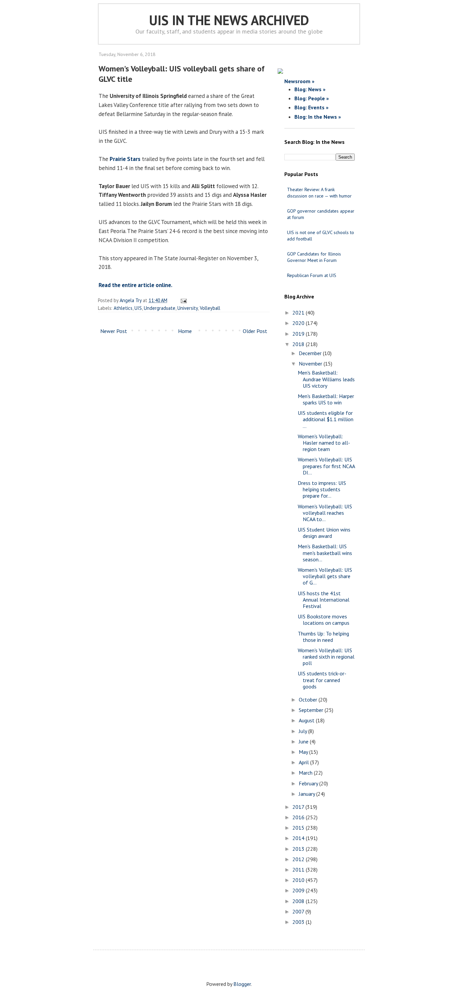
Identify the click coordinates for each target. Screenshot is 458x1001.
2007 (298, 911)
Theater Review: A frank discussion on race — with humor (319, 192)
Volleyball (210, 308)
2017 (298, 806)
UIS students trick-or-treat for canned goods (322, 679)
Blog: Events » (311, 107)
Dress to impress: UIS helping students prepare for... (322, 489)
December (311, 353)
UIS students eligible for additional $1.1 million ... (325, 419)
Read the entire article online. (135, 285)
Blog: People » (311, 98)
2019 (299, 333)
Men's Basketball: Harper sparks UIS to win (326, 399)
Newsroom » (299, 81)
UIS (138, 308)
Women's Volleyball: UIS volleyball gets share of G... (325, 576)
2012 (299, 859)
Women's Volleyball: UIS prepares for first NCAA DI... (326, 466)
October (309, 699)
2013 (299, 848)
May (304, 751)
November (311, 363)
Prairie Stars (125, 159)
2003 (299, 922)
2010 (299, 880)
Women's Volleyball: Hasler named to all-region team (324, 442)
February (309, 783)
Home (185, 331)
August (307, 720)
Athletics (123, 308)
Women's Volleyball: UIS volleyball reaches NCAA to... (325, 512)
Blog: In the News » (317, 116)
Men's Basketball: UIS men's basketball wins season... (325, 552)
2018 (299, 344)
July (303, 731)
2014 (299, 838)
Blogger (242, 984)
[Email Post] (182, 300)
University (187, 308)
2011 (299, 869)
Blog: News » (310, 89)
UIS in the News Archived (229, 20)
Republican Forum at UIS (311, 275)
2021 (299, 312)
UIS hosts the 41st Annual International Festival (323, 599)
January (307, 793)
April (304, 762)
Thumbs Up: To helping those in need (323, 636)
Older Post (255, 331)
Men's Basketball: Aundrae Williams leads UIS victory (326, 379)
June (304, 741)
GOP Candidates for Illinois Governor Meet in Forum (314, 257)
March (306, 772)
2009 (299, 890)
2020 (299, 323)
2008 (299, 901)
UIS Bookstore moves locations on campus (323, 619)
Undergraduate (159, 308)
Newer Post (113, 331)
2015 (299, 827)
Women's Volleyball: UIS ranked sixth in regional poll (326, 656)
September (312, 710)
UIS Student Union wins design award (324, 532)
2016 (299, 817)
